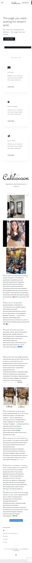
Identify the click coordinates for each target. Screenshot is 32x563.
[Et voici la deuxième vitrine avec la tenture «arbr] (16, 261)
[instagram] (16, 555)
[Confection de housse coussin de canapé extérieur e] (16, 505)
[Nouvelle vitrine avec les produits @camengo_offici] (16, 342)
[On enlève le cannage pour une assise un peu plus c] (16, 396)
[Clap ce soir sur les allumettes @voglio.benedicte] (16, 315)
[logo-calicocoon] (16, 1)
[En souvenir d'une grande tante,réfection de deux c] (16, 288)
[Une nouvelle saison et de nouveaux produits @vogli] (16, 423)
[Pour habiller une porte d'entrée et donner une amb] (16, 206)
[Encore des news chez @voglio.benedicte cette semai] (16, 369)
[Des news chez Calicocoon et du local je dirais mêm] (16, 233)
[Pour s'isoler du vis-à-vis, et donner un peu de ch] (16, 450)
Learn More (10, 86)
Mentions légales (14, 549)
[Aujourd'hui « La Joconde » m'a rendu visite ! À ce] (16, 477)
